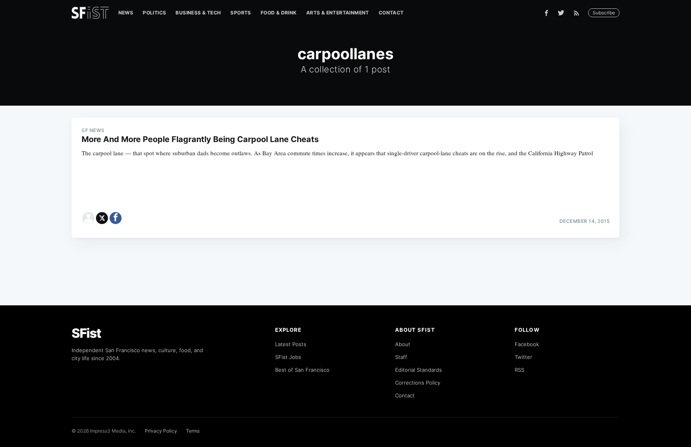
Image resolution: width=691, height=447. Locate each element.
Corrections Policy (417, 382)
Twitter (523, 357)
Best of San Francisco (302, 370)
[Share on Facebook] (115, 218)
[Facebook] (546, 13)
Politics (154, 13)
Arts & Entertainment (337, 13)
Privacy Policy (161, 431)
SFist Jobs (288, 357)
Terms (193, 431)
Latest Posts (290, 344)
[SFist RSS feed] (578, 13)
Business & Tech (198, 13)
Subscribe (604, 13)
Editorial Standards (418, 370)
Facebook (527, 344)
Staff (401, 357)
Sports (240, 13)
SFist (86, 333)
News (126, 13)
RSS (519, 370)
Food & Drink (279, 13)
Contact (391, 13)
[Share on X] (102, 218)
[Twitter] (561, 12)
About (402, 344)
